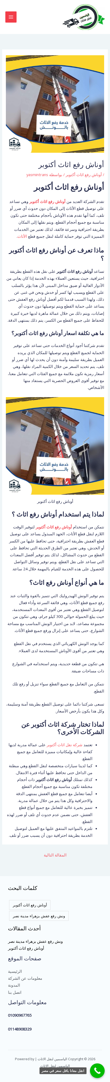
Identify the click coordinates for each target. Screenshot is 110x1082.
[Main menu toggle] (11, 17)
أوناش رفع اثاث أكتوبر (84, 174)
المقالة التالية (55, 855)
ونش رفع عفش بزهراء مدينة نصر (39, 915)
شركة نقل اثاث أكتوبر (64, 744)
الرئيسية (15, 971)
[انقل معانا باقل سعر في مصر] (97, 1070)
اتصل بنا (14, 992)
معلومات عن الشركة (25, 978)
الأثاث (22, 236)
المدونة (14, 985)
